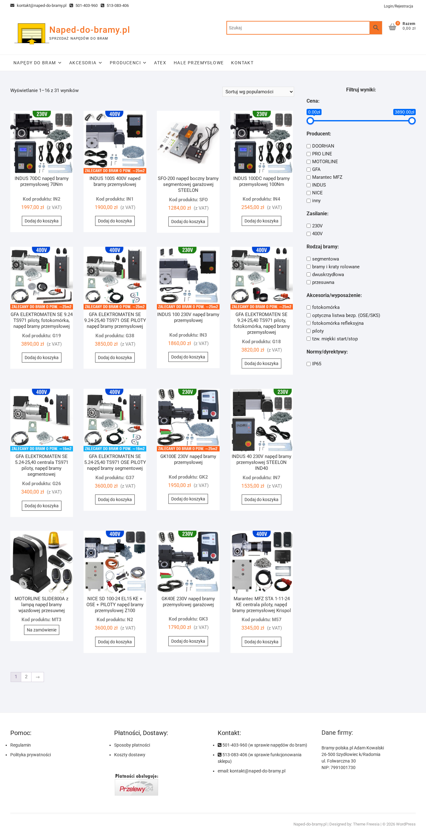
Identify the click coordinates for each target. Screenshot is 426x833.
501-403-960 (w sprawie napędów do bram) (264, 745)
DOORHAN (323, 146)
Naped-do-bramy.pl (89, 30)
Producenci (125, 62)
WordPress (406, 824)
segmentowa (325, 259)
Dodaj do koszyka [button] (42, 220)
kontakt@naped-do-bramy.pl (41, 5)
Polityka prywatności (30, 754)
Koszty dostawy (129, 754)
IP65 (316, 364)
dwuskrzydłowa (328, 274)
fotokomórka (326, 307)
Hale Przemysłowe (199, 62)
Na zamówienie (41, 629)
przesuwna (323, 282)
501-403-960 (86, 5)
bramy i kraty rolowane (336, 267)
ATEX (160, 62)
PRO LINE (322, 154)
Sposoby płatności (132, 745)
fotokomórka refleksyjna (338, 323)
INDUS (319, 185)
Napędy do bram (34, 62)
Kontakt (242, 62)
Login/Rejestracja (398, 6)
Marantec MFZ (327, 177)
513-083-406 (117, 5)
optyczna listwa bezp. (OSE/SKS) (346, 315)
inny (316, 200)
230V (317, 226)
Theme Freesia (366, 824)
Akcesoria (83, 62)
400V (317, 233)
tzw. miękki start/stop (335, 339)
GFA (316, 169)
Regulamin (20, 745)
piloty (318, 331)
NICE (317, 193)
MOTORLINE (325, 161)
